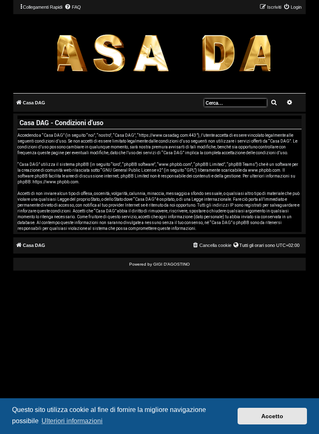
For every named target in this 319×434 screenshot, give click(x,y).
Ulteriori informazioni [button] (72, 420)
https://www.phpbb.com (55, 182)
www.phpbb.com (264, 170)
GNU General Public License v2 (132, 170)
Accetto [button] (272, 416)
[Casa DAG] (164, 53)
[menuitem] (72, 7)
